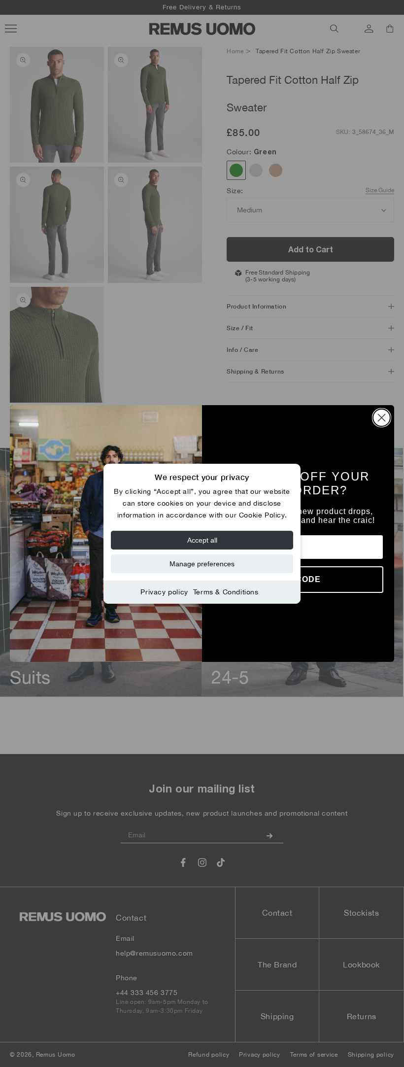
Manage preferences (202, 564)
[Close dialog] (381, 417)
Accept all (202, 540)
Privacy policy (164, 592)
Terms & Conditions (226, 592)
